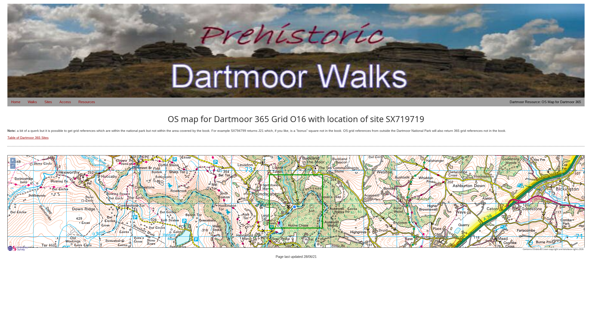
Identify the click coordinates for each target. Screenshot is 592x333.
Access (65, 102)
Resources (86, 102)
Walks (32, 102)
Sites (48, 102)
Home (15, 102)
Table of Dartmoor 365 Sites (28, 137)
